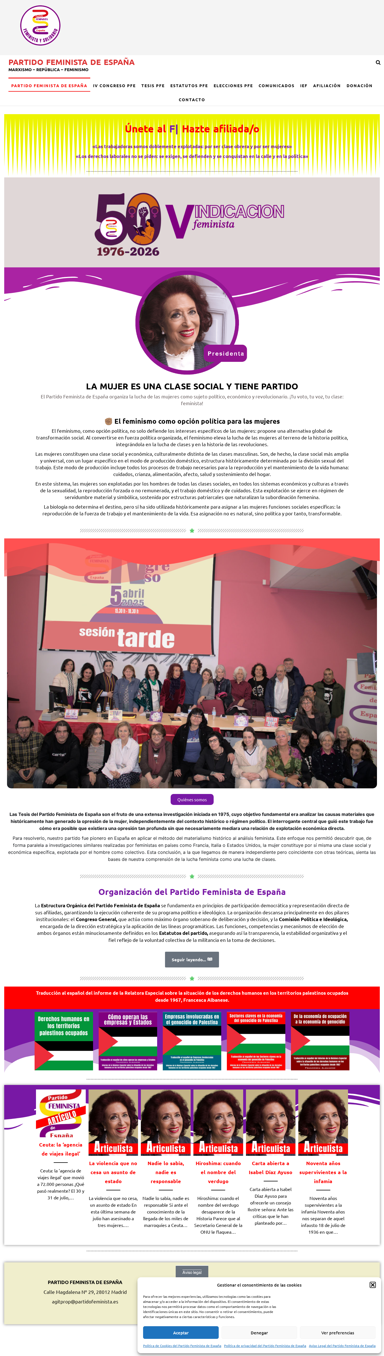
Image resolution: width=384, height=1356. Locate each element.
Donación (360, 85)
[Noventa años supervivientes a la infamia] (323, 1122)
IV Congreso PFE (114, 85)
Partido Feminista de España (71, 62)
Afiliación (327, 85)
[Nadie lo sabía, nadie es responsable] (166, 1122)
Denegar (259, 1332)
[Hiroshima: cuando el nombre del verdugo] (218, 1122)
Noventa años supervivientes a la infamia (323, 1172)
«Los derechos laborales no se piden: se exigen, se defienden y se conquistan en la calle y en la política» (192, 156)
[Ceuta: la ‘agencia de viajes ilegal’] (61, 1112)
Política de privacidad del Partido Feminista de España (265, 1345)
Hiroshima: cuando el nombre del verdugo (218, 1172)
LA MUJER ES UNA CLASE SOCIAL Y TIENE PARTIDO (192, 386)
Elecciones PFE (233, 85)
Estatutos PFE (189, 85)
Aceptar (181, 1332)
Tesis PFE (153, 85)
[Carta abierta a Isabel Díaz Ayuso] (271, 1122)
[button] (373, 1285)
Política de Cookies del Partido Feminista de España (182, 1345)
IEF (304, 85)
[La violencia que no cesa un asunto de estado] (113, 1122)
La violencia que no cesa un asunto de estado (113, 1172)
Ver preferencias (337, 1332)
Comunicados (277, 85)
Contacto (192, 99)
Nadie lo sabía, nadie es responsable (166, 1172)
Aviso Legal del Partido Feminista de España (342, 1345)
